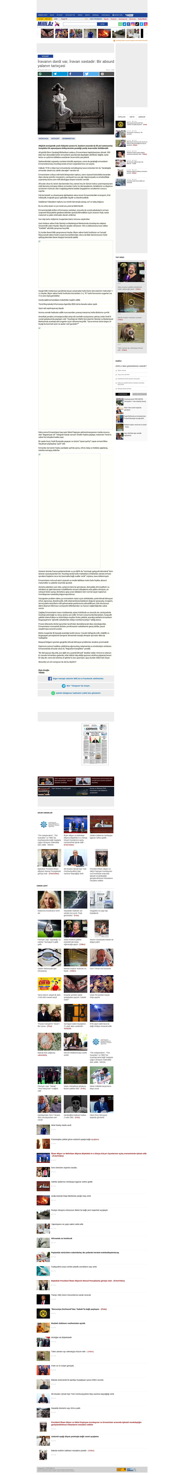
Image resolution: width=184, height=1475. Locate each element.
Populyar (121, 117)
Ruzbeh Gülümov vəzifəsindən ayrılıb (68, 1323)
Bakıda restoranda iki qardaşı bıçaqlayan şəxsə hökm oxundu (77, 1380)
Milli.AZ (45, 24)
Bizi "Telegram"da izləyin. (78, 686)
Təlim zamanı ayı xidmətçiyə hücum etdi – (72, 1352)
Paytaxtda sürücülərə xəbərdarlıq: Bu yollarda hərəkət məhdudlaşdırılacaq (85, 1253)
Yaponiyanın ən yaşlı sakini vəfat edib (67, 1224)
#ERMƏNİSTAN (68, 139)
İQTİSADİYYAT (70, 15)
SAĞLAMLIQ (106, 15)
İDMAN (80, 15)
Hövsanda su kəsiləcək (61, 1238)
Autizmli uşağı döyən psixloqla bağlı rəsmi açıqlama (75, 1436)
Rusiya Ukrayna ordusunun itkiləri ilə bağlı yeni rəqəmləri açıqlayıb (79, 1210)
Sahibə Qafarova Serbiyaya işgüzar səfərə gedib (71, 1182)
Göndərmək (122, 394)
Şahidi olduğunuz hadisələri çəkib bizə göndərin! (78, 693)
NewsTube (119, 15)
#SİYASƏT (55, 139)
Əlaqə (41, 19)
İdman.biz (132, 19)
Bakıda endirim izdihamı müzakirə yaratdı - (72, 1451)
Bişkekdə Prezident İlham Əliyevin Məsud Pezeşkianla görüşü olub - (88, 1281)
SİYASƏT (60, 15)
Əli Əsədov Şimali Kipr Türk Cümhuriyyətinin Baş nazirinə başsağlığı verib (82, 1394)
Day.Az (106, 19)
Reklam (47, 19)
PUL (86, 19)
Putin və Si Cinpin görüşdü (62, 1366)
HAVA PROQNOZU (96, 19)
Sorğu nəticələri (140, 394)
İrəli (146, 33)
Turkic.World (142, 19)
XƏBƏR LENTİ (42, 15)
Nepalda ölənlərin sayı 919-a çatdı (65, 1408)
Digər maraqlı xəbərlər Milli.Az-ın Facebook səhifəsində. (78, 678)
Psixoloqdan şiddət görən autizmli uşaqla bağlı (75, 1139)
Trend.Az (113, 19)
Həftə (132, 117)
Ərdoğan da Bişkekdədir (61, 1337)
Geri (38, 33)
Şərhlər (141, 117)
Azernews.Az (123, 19)
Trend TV (64, 19)
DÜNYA (87, 15)
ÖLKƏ (52, 15)
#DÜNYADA (43, 139)
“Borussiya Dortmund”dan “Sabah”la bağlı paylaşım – (79, 1309)
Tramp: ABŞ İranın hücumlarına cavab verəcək (71, 1295)
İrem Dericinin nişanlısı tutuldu (64, 1168)
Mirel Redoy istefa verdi (61, 1125)
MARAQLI (96, 15)
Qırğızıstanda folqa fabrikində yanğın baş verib (71, 1196)
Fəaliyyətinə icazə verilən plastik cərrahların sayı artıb (74, 1267)
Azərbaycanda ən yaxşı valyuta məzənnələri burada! (131, 40)
